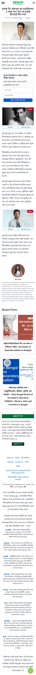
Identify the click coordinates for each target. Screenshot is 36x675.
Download (25, 127)
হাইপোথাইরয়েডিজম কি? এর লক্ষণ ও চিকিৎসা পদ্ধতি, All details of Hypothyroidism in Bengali (18, 347)
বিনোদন (17, 457)
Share (10, 127)
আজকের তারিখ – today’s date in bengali (18, 478)
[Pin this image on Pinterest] (30, 109)
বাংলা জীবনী (8, 530)
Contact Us (19, 462)
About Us (18, 444)
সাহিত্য (18, 466)
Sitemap (10, 462)
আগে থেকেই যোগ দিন (18, 100)
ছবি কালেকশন (25, 457)
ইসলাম (27, 462)
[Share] (30, 670)
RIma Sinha (18, 18)
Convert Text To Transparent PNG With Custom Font (18, 471)
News (28, 18)
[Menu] (3, 3)
